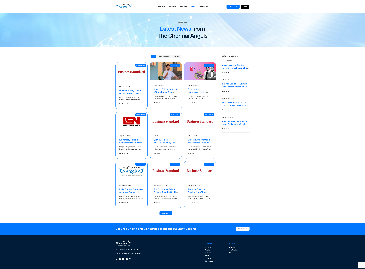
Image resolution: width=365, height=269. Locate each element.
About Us (161, 7)
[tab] (153, 56)
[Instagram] (130, 259)
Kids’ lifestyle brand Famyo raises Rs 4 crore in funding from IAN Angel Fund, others (235, 124)
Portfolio (172, 7)
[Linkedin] (123, 259)
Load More (165, 213)
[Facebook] (120, 259)
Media (193, 7)
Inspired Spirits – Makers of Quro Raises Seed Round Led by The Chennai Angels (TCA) (235, 87)
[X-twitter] (116, 259)
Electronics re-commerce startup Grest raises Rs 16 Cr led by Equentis (235, 105)
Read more (122, 104)
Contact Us (203, 7)
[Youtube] (127, 259)
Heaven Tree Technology (133, 253)
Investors (183, 7)
